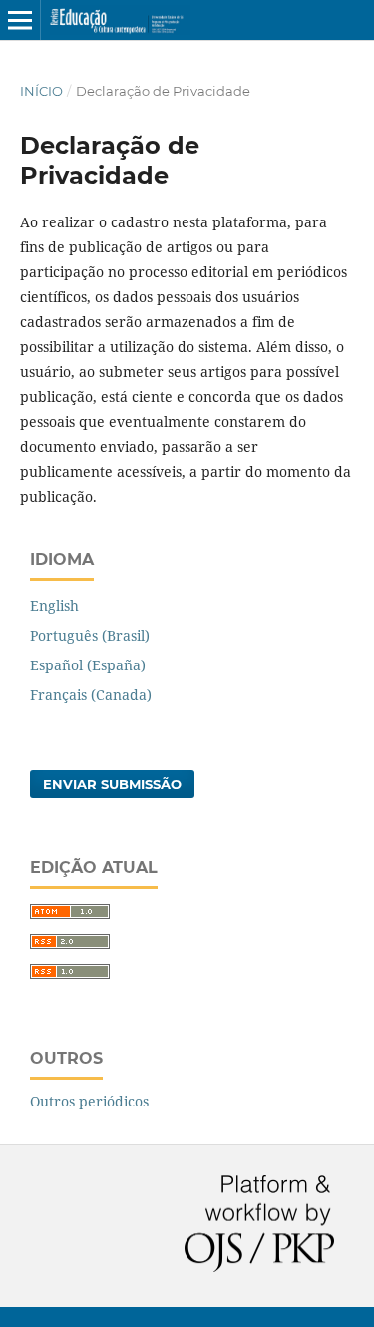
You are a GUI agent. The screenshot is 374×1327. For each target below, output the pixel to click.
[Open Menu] (20, 20)
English (54, 605)
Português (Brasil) (90, 635)
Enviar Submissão (112, 784)
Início (41, 91)
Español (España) (88, 665)
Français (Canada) (91, 694)
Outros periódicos (89, 1101)
